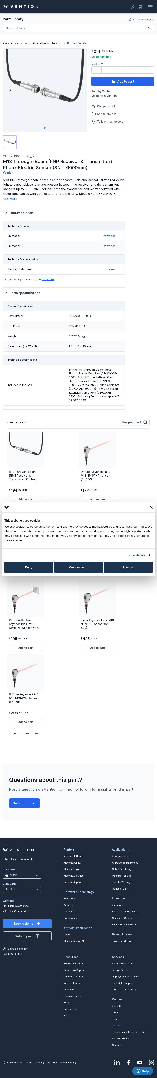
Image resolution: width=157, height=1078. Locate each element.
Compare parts (132, 422)
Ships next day (101, 56)
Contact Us (48, 279)
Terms (29, 1062)
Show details (136, 555)
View (112, 269)
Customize (76, 567)
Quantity (97, 63)
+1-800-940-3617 (18, 910)
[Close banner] (151, 507)
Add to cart (125, 81)
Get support (24, 936)
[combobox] (22, 875)
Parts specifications (25, 293)
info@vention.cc (19, 905)
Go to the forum (24, 803)
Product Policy (68, 1062)
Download (109, 235)
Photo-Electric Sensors (47, 43)
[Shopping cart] (140, 7)
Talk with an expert (110, 121)
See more (10, 199)
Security (52, 1062)
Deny (28, 567)
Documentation (21, 213)
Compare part (106, 106)
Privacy (40, 1062)
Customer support (143, 19)
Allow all (128, 567)
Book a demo (23, 923)
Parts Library (11, 43)
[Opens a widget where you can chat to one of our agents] (142, 1071)
